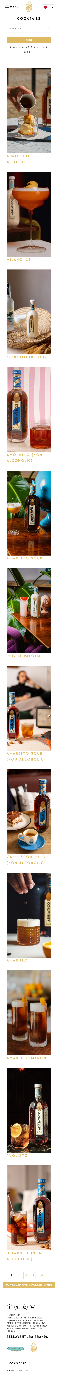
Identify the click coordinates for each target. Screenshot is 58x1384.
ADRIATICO (21, 1371)
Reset (29, 40)
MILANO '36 (19, 260)
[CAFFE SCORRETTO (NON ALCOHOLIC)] (29, 811)
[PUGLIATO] (29, 1110)
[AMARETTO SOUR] (29, 513)
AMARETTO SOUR (25, 558)
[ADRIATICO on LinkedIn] (33, 1307)
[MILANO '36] (29, 214)
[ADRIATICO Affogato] (29, 110)
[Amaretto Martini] (29, 1012)
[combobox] (48, 7)
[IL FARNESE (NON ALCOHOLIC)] (29, 1207)
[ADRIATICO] (29, 6)
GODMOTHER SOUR (27, 357)
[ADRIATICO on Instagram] (25, 1307)
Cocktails (29, 19)
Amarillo (17, 960)
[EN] (48, 7)
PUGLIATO (17, 1156)
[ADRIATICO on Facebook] (10, 1307)
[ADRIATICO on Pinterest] (17, 1307)
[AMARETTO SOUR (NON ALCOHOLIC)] (29, 708)
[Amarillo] (29, 915)
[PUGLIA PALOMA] (29, 610)
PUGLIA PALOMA (24, 656)
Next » (43, 1275)
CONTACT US (18, 1363)
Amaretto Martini (27, 1058)
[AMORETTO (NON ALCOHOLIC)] (29, 409)
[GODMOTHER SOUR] (29, 311)
